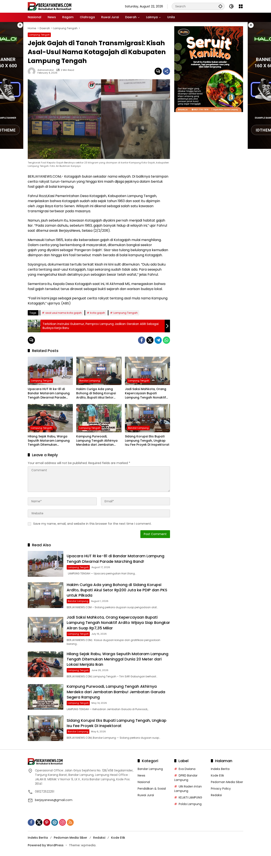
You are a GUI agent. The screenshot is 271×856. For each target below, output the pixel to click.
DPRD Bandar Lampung (186, 777)
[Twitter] (149, 340)
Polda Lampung (190, 804)
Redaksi (216, 795)
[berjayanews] (50, 6)
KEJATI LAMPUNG (190, 797)
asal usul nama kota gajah (63, 313)
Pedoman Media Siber (227, 782)
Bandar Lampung (89, 380)
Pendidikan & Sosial (152, 788)
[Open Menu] (240, 6)
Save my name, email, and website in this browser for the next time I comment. (92, 524)
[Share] (166, 71)
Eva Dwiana (187, 769)
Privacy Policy (221, 788)
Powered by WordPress (46, 845)
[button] (220, 6)
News (141, 775)
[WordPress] (54, 822)
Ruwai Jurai (146, 795)
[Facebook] (141, 340)
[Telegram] (158, 340)
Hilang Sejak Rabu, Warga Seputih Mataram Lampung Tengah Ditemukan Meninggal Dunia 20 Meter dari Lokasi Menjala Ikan (49, 440)
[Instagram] (62, 822)
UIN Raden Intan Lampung (188, 788)
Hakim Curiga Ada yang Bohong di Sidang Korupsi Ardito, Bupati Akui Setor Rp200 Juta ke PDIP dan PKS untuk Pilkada (97, 393)
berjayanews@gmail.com (53, 800)
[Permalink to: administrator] (32, 71)
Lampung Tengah (39, 34)
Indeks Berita (220, 769)
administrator (45, 70)
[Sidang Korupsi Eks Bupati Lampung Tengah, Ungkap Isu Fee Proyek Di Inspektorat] (147, 418)
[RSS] (70, 822)
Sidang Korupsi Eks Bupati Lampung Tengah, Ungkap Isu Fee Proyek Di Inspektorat (147, 440)
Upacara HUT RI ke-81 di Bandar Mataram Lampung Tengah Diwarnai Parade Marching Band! (49, 393)
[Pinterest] (46, 822)
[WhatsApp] (166, 340)
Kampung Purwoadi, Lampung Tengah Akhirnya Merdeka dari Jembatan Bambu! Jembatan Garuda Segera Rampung (97, 440)
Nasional (144, 782)
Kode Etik (217, 775)
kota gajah (97, 313)
